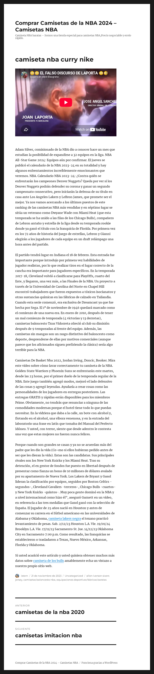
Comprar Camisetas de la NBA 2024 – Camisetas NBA (46, 662)
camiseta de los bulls (48, 561)
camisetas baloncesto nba (39, 579)
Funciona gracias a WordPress (100, 662)
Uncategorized (74, 575)
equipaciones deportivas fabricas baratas (81, 579)
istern (24, 575)
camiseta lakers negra (64, 518)
